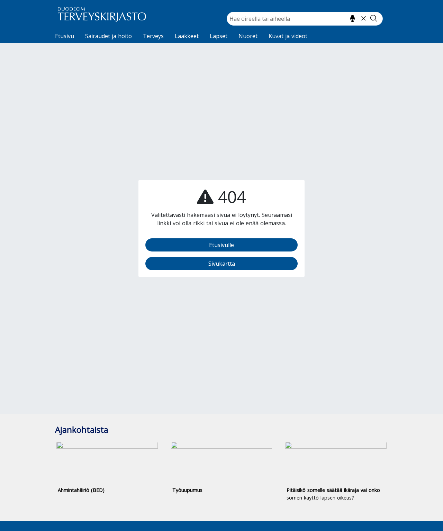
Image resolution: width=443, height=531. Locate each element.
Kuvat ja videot (288, 36)
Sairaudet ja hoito (108, 36)
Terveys (153, 36)
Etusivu (64, 36)
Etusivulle (221, 245)
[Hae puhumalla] (352, 18)
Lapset (218, 36)
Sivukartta (221, 263)
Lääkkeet (187, 36)
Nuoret (247, 36)
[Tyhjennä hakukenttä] (363, 18)
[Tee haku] (374, 18)
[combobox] (305, 19)
